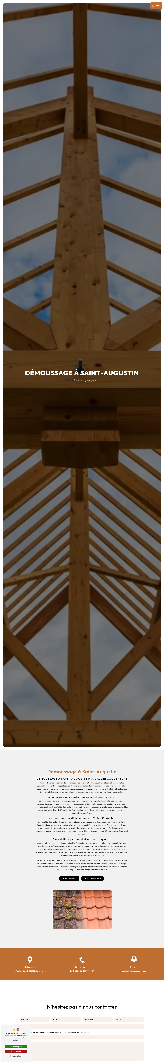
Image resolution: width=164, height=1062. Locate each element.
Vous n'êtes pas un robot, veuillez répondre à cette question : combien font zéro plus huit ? (56, 1032)
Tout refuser (16, 1051)
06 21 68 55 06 (76, 971)
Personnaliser (16, 1056)
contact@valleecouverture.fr (134, 971)
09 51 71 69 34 (88, 971)
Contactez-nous (94, 878)
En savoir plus (70, 878)
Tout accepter (16, 1046)
